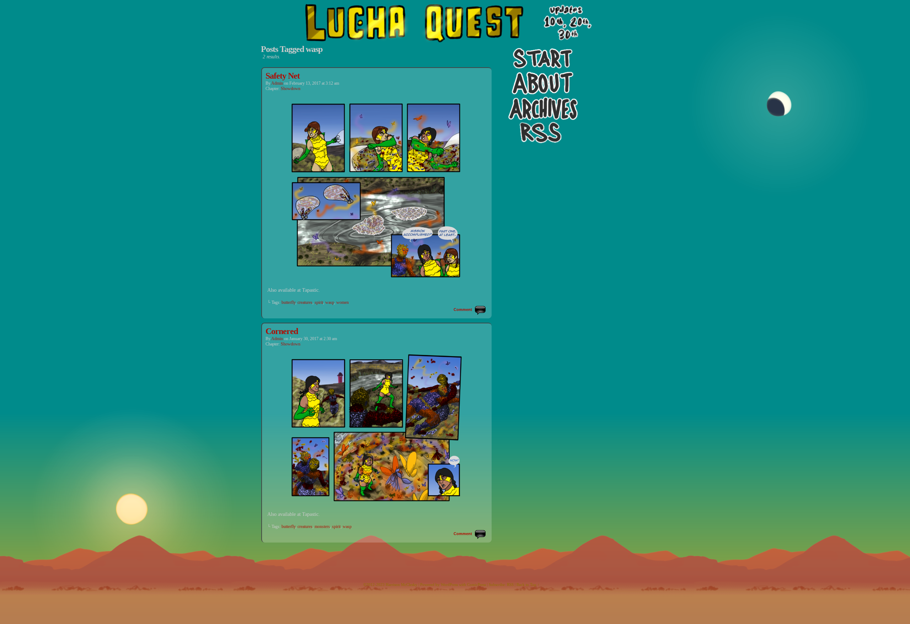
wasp (329, 302)
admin (277, 83)
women (342, 302)
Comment (463, 309)
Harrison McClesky (401, 584)
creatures (305, 302)
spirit (319, 302)
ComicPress (476, 584)
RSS (510, 584)
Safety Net (283, 75)
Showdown (290, 88)
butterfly (288, 302)
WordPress (449, 584)
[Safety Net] (377, 280)
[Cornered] (377, 504)
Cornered (282, 331)
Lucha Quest (455, 37)
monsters (322, 526)
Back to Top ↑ (528, 584)
